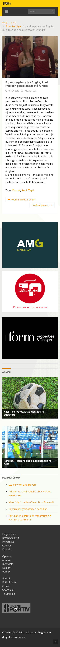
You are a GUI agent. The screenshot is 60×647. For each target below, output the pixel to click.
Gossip (6, 586)
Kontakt (7, 549)
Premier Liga (13, 26)
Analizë (6, 560)
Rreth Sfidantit (10, 538)
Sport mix (7, 590)
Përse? (6, 571)
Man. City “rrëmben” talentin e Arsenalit (31, 502)
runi (24, 190)
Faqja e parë (9, 22)
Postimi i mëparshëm (22, 199)
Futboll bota (9, 582)
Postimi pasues (41, 205)
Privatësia (8, 541)
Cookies (7, 545)
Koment (6, 567)
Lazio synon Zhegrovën (22, 484)
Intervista (7, 564)
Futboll (6, 578)
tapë (31, 190)
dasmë (16, 190)
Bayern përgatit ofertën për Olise (27, 509)
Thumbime (8, 593)
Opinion (7, 556)
